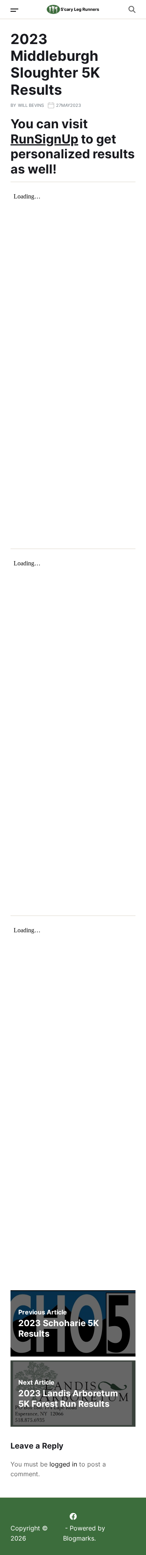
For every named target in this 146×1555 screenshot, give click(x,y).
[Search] (131, 9)
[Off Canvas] (14, 10)
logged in (63, 1464)
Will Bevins (31, 105)
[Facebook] (73, 1516)
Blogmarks (78, 1538)
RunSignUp (44, 139)
